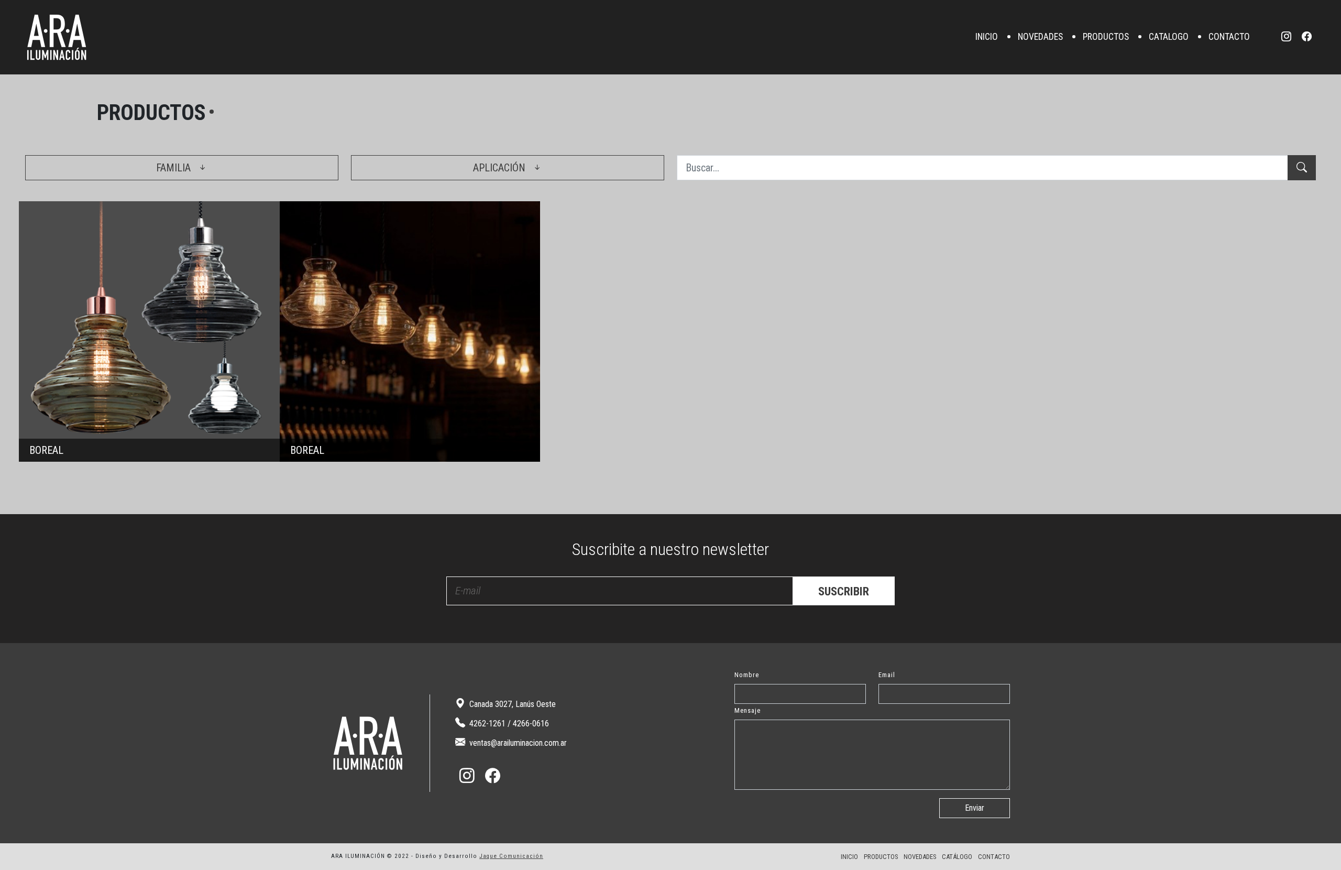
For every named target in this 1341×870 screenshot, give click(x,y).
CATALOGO (1169, 37)
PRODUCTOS (1106, 37)
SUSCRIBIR (843, 591)
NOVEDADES (1040, 37)
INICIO (986, 37)
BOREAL (149, 331)
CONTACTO (1229, 37)
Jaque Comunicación (511, 856)
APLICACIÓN (500, 167)
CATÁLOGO (957, 857)
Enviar (974, 808)
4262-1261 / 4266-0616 (508, 723)
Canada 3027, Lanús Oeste (511, 704)
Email (886, 675)
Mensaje (747, 710)
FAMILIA (174, 167)
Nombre (746, 675)
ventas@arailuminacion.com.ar (517, 743)
